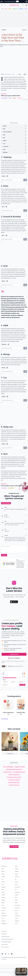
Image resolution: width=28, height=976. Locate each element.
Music (16, 902)
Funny (16, 884)
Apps (16, 866)
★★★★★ (24, 29)
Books (3, 874)
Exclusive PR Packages (6, 941)
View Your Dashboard (15, 658)
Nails (3, 905)
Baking (16, 868)
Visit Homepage (14, 846)
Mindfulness (21, 8)
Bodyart (16, 871)
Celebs (16, 874)
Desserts (17, 876)
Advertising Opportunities (7, 939)
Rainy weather (11, 488)
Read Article (12, 754)
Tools (16, 923)
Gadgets (3, 887)
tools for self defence (14, 774)
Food (3, 884)
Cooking (3, 876)
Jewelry (16, 894)
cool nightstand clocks (19, 772)
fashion (4, 29)
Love (6, 8)
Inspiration (17, 892)
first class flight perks (14, 782)
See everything (5, 718)
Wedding (17, 921)
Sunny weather (4, 488)
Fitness (16, 881)
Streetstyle (4, 915)
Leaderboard (5, 684)
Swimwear (17, 915)
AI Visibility (4, 934)
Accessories (4, 866)
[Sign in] (26, 5)
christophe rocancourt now (14, 777)
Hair (16, 889)
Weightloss (4, 923)
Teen (26, 8)
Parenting (4, 907)
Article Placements (6, 936)
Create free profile (14, 654)
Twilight (3, 921)
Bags (3, 868)
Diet (2, 879)
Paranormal (15, 8)
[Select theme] (23, 5)
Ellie (3, 74)
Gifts (3, 889)
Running (3, 910)
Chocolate (14, 98)
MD (13, 74)
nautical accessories (14, 785)
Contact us (4, 931)
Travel (3, 8)
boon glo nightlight (8, 767)
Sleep (16, 913)
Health (3, 892)
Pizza (10, 98)
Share (25, 74)
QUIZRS (26, 99)
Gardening (17, 887)
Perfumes (17, 907)
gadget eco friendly (20, 767)
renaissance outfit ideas (15, 307)
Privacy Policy (4, 944)
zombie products (7, 772)
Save (19, 74)
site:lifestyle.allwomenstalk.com (14, 769)
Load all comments (6, 503)
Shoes (16, 910)
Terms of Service (5, 947)
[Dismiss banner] (25, 559)
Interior (3, 894)
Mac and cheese (4, 98)
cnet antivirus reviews (14, 780)
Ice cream (19, 98)
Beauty (3, 871)
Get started (22, 684)
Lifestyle (3, 897)
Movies (3, 902)
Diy (15, 879)
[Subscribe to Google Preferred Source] (8, 563)
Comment (4, 555)
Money (16, 900)
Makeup (3, 900)
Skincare (3, 913)
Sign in (3, 662)
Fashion (10, 8)
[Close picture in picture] (16, 969)
